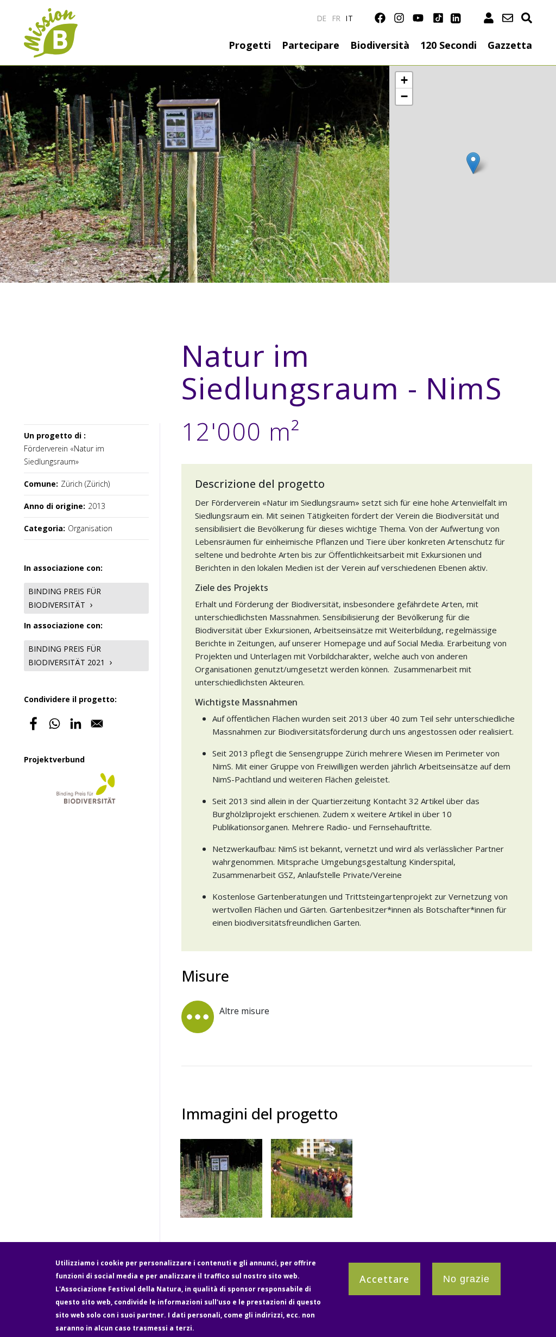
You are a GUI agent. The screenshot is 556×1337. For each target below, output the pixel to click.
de (322, 18)
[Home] (51, 14)
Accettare (384, 1278)
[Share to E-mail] (96, 723)
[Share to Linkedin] (75, 723)
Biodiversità (379, 45)
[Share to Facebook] (33, 723)
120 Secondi (448, 45)
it (349, 18)
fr (336, 18)
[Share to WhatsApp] (54, 723)
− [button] (404, 96)
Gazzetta (510, 45)
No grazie (466, 1279)
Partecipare (310, 45)
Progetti (250, 45)
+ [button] (404, 80)
